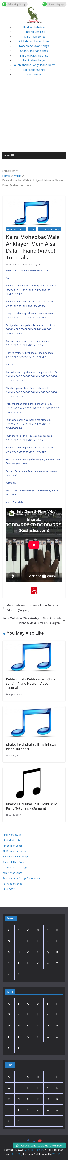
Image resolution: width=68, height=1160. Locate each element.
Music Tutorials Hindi (49, 229)
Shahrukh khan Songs (34, 51)
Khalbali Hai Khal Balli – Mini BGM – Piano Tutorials (33, 746)
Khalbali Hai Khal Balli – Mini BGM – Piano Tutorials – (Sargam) (33, 806)
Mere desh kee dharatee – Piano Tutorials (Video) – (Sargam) (33, 608)
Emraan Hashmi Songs (34, 55)
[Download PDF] (34, 589)
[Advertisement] (34, 116)
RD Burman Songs (34, 36)
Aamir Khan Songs (34, 60)
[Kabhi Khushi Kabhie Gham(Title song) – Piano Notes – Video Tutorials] (34, 643)
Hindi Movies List (34, 32)
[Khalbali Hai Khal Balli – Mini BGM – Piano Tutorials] (34, 708)
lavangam (35, 264)
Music (32, 229)
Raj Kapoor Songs (34, 70)
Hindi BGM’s (34, 74)
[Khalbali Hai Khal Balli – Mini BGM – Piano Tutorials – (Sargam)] (34, 770)
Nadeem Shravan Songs (34, 46)
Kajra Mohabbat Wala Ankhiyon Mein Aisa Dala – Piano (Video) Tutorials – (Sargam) (32, 620)
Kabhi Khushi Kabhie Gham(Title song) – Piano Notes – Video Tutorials (30, 683)
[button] (6, 155)
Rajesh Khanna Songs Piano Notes (34, 65)
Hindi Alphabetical (34, 27)
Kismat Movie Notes (16, 229)
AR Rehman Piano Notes (34, 41)
